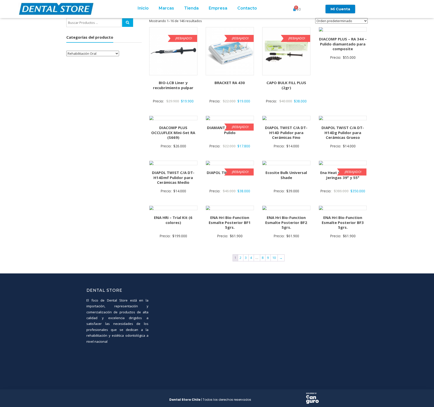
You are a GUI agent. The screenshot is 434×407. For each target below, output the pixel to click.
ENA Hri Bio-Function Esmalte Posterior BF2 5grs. (286, 222)
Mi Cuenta (340, 9)
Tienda (191, 8)
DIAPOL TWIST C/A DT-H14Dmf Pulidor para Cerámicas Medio (173, 177)
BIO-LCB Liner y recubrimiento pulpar (173, 85)
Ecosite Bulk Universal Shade (286, 175)
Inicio (143, 8)
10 (274, 257)
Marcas (166, 8)
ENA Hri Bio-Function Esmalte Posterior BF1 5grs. (230, 222)
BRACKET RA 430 (229, 82)
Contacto (247, 8)
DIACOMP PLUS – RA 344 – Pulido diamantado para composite (343, 43)
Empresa (218, 8)
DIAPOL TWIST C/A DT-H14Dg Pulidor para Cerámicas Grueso (342, 132)
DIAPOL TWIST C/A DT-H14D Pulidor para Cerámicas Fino (286, 132)
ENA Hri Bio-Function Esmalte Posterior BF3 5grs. (343, 222)
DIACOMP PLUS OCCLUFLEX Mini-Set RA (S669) (173, 132)
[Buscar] (127, 22)
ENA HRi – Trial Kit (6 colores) (173, 220)
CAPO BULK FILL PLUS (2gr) (286, 85)
